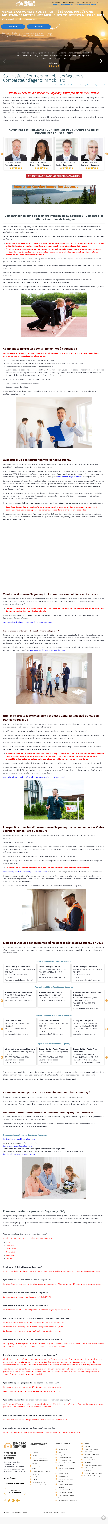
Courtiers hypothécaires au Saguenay (19, 1154)
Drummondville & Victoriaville (68, 1500)
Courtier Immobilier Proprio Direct (41, 163)
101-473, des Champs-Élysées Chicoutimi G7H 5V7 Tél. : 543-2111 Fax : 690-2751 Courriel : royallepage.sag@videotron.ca (87, 1000)
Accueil (57, 85)
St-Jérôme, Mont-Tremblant (93, 1473)
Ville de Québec (63, 1473)
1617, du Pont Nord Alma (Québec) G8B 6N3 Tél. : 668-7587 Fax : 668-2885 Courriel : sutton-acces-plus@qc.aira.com (53, 1056)
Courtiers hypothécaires (40, 1458)
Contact (35, 1479)
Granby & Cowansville (91, 1449)
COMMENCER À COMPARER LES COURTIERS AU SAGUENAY (54, 176)
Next (101, 61)
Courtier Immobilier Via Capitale (65, 163)
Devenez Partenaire (39, 1482)
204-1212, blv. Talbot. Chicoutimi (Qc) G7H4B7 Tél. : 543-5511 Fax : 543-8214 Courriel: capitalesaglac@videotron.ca (54, 1027)
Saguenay (88, 1462)
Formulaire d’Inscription (40, 1485)
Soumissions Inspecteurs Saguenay (18, 1146)
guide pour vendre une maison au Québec (46, 650)
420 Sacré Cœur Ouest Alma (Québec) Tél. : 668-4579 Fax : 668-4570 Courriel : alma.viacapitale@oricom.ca (17, 1027)
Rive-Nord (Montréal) (65, 1457)
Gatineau (87, 1446)
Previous (4, 61)
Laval (60, 1452)
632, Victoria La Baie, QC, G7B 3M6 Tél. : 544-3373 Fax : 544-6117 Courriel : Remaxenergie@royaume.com (53, 972)
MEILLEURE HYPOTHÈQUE (15, 1491)
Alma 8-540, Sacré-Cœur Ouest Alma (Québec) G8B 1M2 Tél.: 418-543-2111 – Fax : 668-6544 (19, 996)
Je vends (13, 26)
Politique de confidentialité (51, 1512)
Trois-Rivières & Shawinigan (93, 1476)
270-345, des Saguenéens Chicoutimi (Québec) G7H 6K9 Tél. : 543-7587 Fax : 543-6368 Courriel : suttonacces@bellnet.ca (87, 1056)
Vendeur (35, 1455)
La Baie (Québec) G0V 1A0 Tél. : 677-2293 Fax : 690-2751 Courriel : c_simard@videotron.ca (52, 996)
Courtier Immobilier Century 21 (90, 163)
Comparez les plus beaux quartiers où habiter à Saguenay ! (28, 622)
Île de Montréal (63, 1449)
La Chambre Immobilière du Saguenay (19, 1139)
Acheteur (35, 1452)
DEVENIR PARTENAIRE (15, 1484)
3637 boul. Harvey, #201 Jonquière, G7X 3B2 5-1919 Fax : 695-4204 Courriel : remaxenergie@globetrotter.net (87, 973)
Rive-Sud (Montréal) (65, 1460)
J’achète (39, 26)
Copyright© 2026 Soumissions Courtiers (15, 1512)
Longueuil (62, 1455)
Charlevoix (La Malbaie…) (66, 1492)
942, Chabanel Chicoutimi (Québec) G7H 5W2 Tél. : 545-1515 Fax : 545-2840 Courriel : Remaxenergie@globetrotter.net (20, 973)
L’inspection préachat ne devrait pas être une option (25, 872)
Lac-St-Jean (88, 1451)
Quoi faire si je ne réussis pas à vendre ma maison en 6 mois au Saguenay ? (34, 777)
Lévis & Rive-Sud (63, 1476)
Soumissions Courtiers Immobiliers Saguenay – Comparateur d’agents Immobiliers (83, 85)
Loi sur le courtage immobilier (69, 477)
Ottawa (87, 1443)
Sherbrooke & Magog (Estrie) (93, 1465)
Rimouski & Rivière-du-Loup (93, 1460)
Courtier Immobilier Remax (13, 163)
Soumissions (36, 1477)
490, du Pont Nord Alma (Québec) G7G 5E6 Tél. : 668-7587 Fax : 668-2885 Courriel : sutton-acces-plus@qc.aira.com (20, 1056)
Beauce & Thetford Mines (66, 1489)
